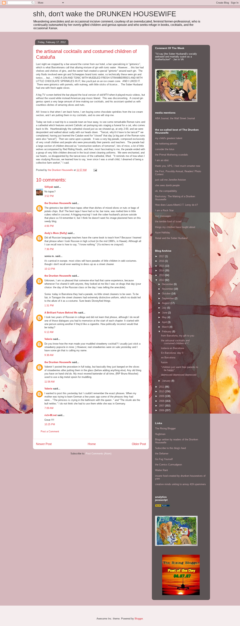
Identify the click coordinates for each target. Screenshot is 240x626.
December (168, 284)
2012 (162, 280)
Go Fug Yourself (164, 459)
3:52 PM (49, 196)
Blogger (139, 618)
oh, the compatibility (166, 191)
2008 (162, 401)
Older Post (139, 444)
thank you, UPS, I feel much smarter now (177, 166)
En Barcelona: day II (172, 352)
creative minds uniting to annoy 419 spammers (180, 484)
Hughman (160, 434)
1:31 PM (49, 305)
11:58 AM (49, 381)
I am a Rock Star (164, 210)
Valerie (48, 339)
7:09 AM (48, 408)
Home (92, 444)
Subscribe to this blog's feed (170, 448)
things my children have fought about (175, 227)
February (167, 331)
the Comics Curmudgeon (168, 464)
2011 (162, 386)
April (165, 322)
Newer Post (44, 444)
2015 (162, 265)
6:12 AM (48, 332)
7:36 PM (49, 249)
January (166, 380)
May (164, 317)
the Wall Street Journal (182, 118)
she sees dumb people (167, 185)
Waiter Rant (161, 470)
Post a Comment (50, 431)
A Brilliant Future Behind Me (60, 312)
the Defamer (161, 453)
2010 (162, 391)
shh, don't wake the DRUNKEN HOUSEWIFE (104, 14)
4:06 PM (49, 226)
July (164, 307)
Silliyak (48, 186)
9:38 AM (48, 355)
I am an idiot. (162, 160)
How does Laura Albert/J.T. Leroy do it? (176, 204)
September (168, 298)
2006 (162, 410)
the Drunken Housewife (57, 203)
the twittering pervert (166, 143)
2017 (162, 256)
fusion (164, 362)
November (168, 288)
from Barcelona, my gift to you (177, 335)
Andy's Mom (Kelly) (55, 233)
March (166, 326)
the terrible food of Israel (168, 221)
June (165, 312)
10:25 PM (49, 424)
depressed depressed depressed (178, 374)
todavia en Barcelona (172, 348)
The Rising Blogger (165, 428)
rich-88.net (50, 415)
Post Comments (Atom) (98, 453)
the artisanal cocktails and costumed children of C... (176, 342)
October (166, 293)
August (166, 303)
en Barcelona (168, 357)
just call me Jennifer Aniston (170, 179)
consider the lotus (164, 149)
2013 (162, 275)
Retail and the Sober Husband (171, 238)
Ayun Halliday (162, 232)
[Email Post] (95, 170)
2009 (162, 396)
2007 (162, 405)
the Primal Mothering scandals (171, 154)
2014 (162, 270)
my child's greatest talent (168, 138)
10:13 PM (49, 268)
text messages (163, 216)
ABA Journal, (162, 118)
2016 (162, 261)
